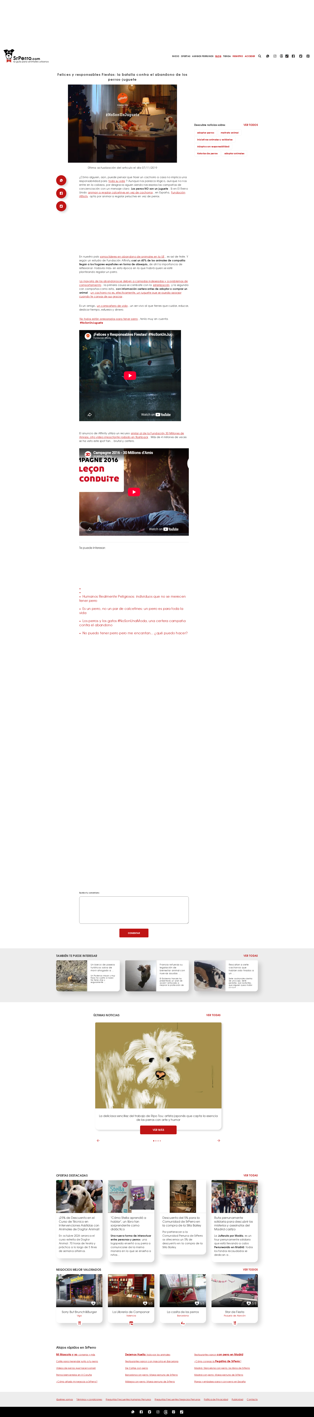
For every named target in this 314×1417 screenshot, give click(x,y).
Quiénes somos (64, 1399)
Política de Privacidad (216, 1399)
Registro (238, 56)
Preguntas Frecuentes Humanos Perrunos (128, 1399)
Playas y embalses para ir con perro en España (220, 1381)
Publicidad (237, 1399)
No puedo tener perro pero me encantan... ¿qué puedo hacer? (135, 632)
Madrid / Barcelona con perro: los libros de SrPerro (222, 1368)
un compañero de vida (112, 305)
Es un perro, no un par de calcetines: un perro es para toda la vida (131, 610)
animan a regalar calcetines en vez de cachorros (120, 192)
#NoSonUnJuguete (91, 323)
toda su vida (116, 181)
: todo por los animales (147, 1354)
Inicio (175, 56)
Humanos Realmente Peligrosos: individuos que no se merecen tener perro (132, 598)
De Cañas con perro (136, 1368)
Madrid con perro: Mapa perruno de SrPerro (218, 1374)
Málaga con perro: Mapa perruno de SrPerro (150, 1381)
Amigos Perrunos (202, 56)
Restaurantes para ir (218, 1354)
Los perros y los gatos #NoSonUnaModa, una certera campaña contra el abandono (132, 622)
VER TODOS (250, 125)
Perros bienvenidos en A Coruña (74, 1374)
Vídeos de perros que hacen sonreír (76, 1368)
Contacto (252, 1399)
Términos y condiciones (89, 1399)
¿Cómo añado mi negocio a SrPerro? (77, 1381)
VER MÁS (158, 1130)
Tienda (227, 56)
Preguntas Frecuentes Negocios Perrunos (177, 1399)
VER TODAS (250, 956)
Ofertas (185, 56)
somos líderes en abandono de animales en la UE (132, 256)
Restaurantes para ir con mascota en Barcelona (151, 1361)
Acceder (250, 56)
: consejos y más (75, 1354)
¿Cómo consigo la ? (217, 1361)
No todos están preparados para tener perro (109, 319)
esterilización (161, 285)
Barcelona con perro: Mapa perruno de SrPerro (151, 1374)
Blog (218, 56)
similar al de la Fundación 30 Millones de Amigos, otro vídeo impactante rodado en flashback (131, 435)
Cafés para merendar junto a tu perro (77, 1361)
